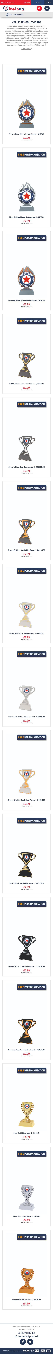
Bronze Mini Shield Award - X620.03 (26, 1300)
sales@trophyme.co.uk (28, 1336)
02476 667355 (8, 2)
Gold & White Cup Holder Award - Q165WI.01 (26, 633)
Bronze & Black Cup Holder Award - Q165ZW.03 (26, 1050)
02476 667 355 (28, 1333)
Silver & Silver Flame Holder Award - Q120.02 (26, 217)
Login (27, 2)
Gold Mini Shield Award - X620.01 (26, 1133)
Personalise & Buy (26, 100)
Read (26, 49)
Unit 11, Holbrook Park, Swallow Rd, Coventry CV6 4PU (26, 1328)
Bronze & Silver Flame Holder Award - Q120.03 (26, 300)
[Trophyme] (13, 8)
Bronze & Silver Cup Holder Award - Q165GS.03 (26, 550)
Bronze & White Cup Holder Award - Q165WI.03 (26, 800)
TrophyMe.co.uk (14, 1351)
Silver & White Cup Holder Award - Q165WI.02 (26, 717)
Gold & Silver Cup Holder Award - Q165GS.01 (26, 384)
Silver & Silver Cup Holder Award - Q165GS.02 (27, 467)
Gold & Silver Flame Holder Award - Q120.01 (26, 134)
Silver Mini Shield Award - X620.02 (26, 1216)
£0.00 (38, 2)
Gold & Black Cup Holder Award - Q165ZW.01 (26, 883)
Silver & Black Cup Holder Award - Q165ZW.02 (26, 966)
